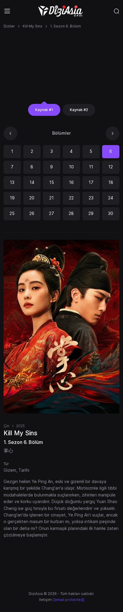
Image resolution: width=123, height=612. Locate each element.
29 (90, 213)
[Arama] (116, 11)
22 (71, 197)
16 (71, 182)
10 (71, 166)
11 (91, 166)
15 (51, 182)
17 (91, 182)
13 (12, 182)
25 (12, 213)
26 (31, 213)
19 (12, 197)
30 (110, 213)
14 (32, 182)
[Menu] (7, 11)
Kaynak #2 (79, 109)
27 (51, 213)
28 (71, 213)
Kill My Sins (32, 26)
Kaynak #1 (44, 109)
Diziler (9, 26)
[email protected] (68, 599)
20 (31, 197)
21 (51, 197)
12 (110, 166)
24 (110, 197)
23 (91, 197)
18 (110, 182)
